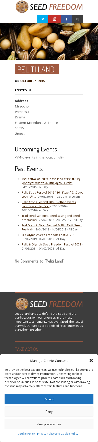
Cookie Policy (26, 434)
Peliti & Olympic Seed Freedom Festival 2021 (51, 244)
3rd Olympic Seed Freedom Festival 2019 (49, 235)
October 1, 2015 (30, 81)
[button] (91, 360)
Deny (49, 411)
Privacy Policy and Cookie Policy (57, 434)
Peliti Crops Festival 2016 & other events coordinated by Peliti (49, 204)
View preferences (49, 424)
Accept (49, 399)
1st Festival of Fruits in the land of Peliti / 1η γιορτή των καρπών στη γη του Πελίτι (51, 181)
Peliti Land (36, 69)
